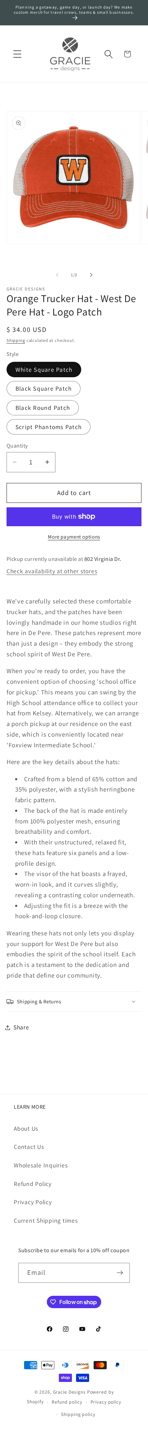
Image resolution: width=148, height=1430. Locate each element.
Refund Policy (33, 1184)
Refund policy (67, 1402)
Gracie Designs (69, 1392)
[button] (17, 54)
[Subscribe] (119, 1273)
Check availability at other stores (52, 571)
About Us (26, 1128)
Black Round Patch (42, 408)
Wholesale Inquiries (40, 1165)
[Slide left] (57, 274)
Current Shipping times (46, 1220)
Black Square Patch (43, 388)
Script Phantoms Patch (48, 427)
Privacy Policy (33, 1202)
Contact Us (29, 1147)
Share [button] (21, 1027)
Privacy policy (106, 1402)
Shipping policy (78, 1414)
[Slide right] (91, 274)
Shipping (16, 340)
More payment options (74, 536)
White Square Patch (44, 369)
